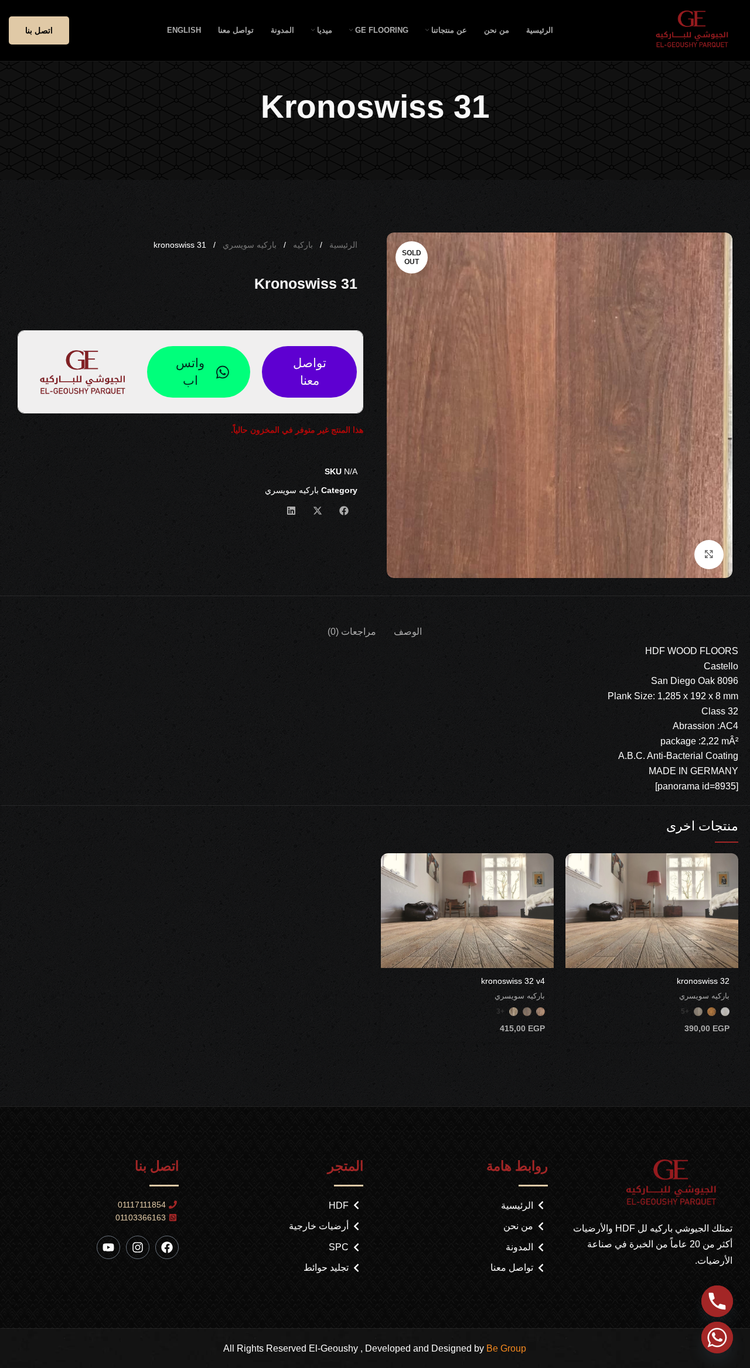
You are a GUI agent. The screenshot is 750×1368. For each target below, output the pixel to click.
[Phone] (717, 1301)
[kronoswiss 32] (651, 910)
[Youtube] (108, 1247)
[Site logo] (695, 30)
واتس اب (190, 371)
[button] (344, 510)
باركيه (302, 244)
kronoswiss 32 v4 (513, 981)
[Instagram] (137, 1247)
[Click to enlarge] (709, 554)
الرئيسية (342, 244)
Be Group (506, 1348)
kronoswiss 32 (703, 981)
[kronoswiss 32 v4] (467, 911)
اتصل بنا (39, 30)
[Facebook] (167, 1247)
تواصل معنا (309, 371)
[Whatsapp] (717, 1337)
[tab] (408, 626)
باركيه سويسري (248, 244)
